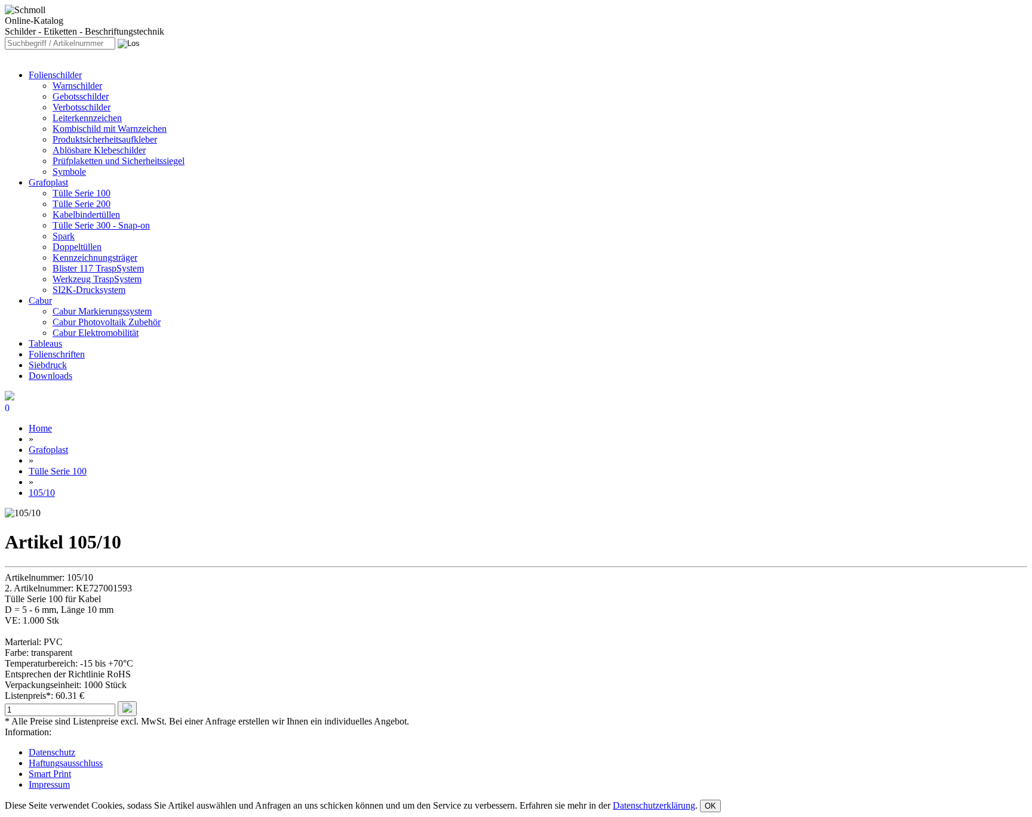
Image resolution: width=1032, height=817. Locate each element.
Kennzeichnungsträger (95, 257)
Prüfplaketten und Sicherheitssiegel (119, 161)
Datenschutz (52, 752)
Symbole (69, 172)
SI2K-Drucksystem (89, 290)
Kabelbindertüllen (86, 214)
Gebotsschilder (81, 96)
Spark (64, 236)
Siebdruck (48, 365)
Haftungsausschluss (66, 763)
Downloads (50, 376)
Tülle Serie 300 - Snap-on (101, 225)
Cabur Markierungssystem (102, 311)
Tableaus (45, 343)
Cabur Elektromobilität (96, 333)
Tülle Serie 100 (81, 193)
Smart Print (50, 774)
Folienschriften (57, 354)
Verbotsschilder (81, 107)
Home (40, 428)
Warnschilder (77, 86)
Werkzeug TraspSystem (97, 279)
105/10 (42, 493)
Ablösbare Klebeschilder (99, 150)
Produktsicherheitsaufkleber (105, 139)
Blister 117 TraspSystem (98, 268)
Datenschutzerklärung (654, 805)
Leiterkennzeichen (87, 118)
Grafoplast (48, 182)
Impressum (49, 784)
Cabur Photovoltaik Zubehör (107, 322)
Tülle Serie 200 (81, 204)
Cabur (40, 300)
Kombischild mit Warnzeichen (110, 129)
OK (710, 805)
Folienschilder (55, 75)
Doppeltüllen (77, 247)
